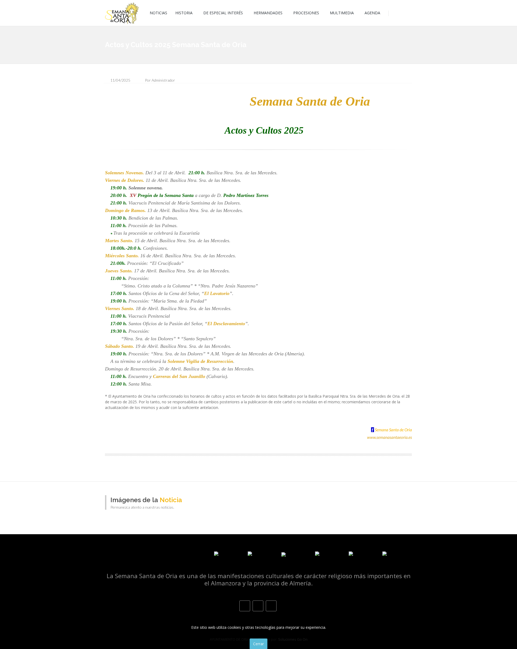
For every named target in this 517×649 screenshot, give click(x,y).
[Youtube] (271, 606)
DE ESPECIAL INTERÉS (223, 12)
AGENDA (372, 12)
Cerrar (258, 643)
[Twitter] (258, 606)
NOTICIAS (158, 12)
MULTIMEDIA (342, 12)
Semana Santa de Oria (393, 429)
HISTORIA (184, 12)
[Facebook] (244, 606)
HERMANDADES (268, 12)
